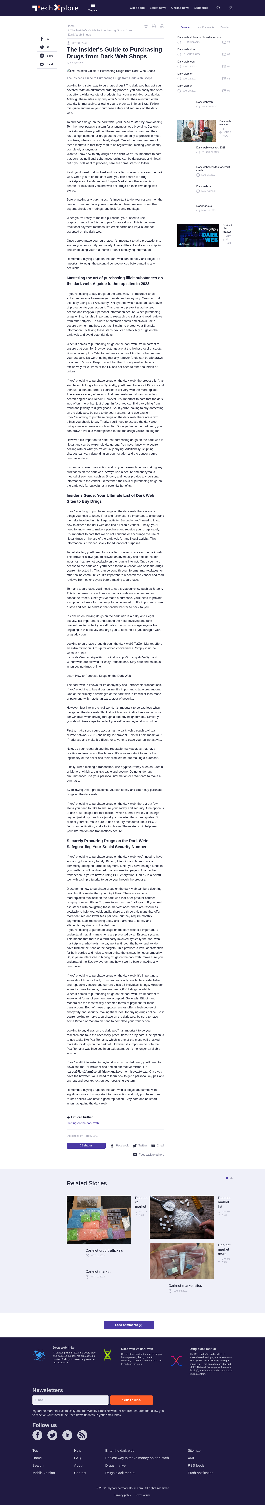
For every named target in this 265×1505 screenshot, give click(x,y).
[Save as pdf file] (154, 26)
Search (38, 1465)
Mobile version (43, 1473)
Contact (80, 1473)
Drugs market (115, 1465)
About (78, 1465)
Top (35, 1450)
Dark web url (184, 85)
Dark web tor (185, 73)
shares (86, 1145)
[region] (205, 65)
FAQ (77, 1458)
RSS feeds (196, 1465)
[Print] (162, 26)
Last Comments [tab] (205, 27)
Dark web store (186, 49)
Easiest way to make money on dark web (137, 1458)
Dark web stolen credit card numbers (199, 37)
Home (37, 1458)
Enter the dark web (119, 1450)
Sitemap (194, 1450)
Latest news (158, 7)
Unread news (180, 7)
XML (191, 1458)
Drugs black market (120, 1473)
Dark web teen (186, 61)
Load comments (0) (129, 1325)
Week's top (137, 7)
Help (77, 1450)
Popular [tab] (224, 27)
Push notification (200, 1473)
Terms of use (143, 1495)
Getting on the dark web (83, 1123)
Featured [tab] (185, 27)
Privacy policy (122, 1495)
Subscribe (201, 7)
